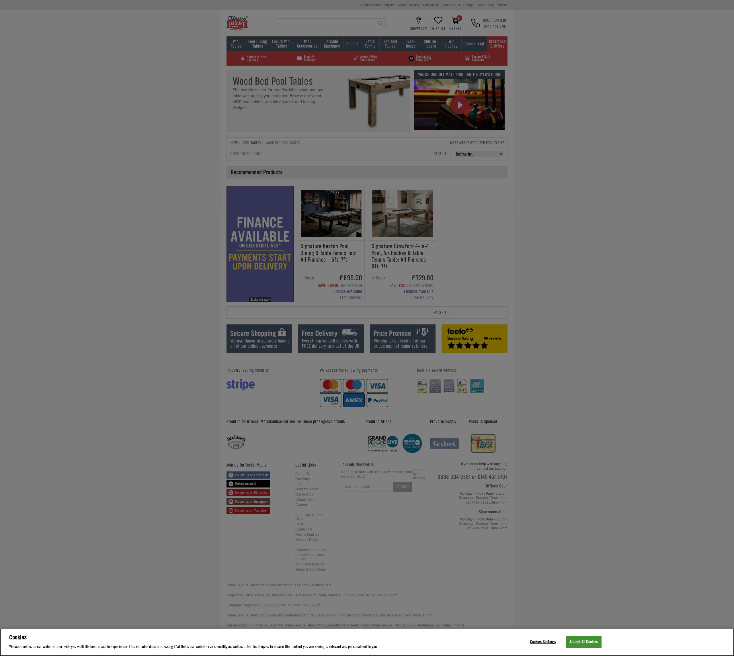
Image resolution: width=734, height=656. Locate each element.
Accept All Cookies (583, 642)
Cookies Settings (543, 642)
